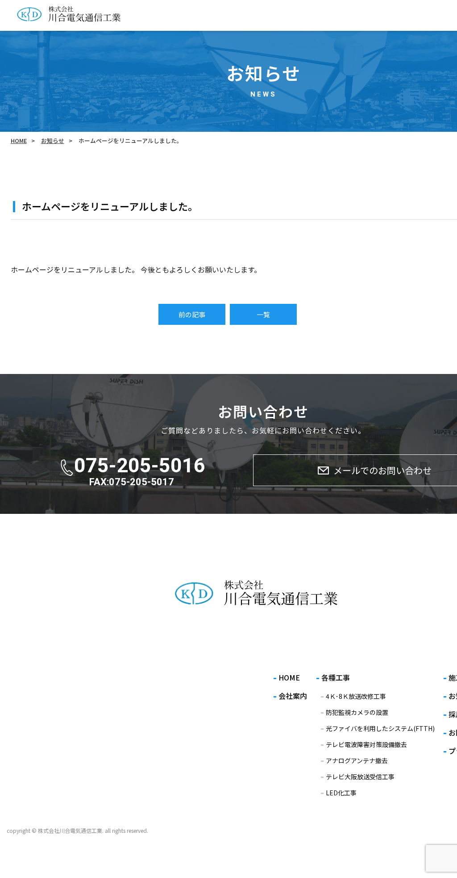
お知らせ (52, 140)
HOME (19, 140)
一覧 (263, 314)
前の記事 (192, 314)
